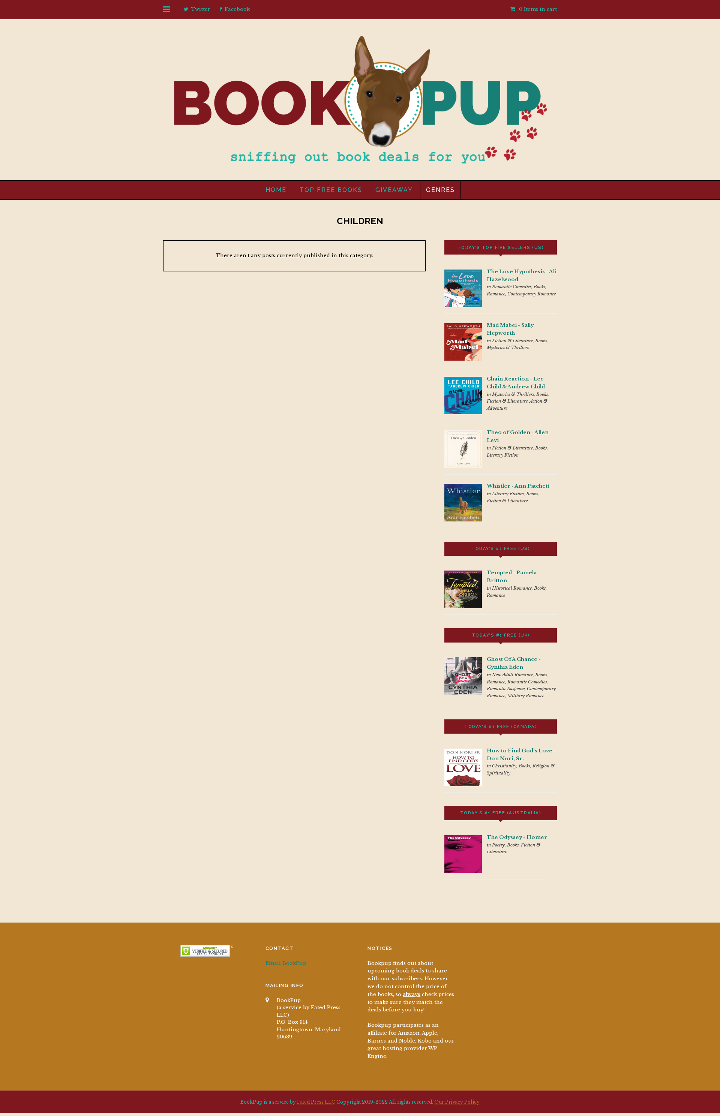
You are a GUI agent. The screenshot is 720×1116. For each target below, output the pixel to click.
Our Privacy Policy (457, 1102)
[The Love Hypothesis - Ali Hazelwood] (463, 305)
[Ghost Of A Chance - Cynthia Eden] (463, 693)
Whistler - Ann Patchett (518, 486)
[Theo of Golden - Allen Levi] (463, 466)
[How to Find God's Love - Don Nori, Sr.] (463, 784)
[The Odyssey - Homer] (463, 871)
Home (276, 189)
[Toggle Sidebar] (166, 9)
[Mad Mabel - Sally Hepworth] (463, 359)
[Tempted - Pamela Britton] (463, 606)
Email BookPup (286, 963)
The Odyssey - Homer (517, 837)
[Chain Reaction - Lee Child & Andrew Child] (463, 412)
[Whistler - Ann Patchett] (463, 520)
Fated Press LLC (316, 1102)
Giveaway (394, 189)
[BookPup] (360, 161)
